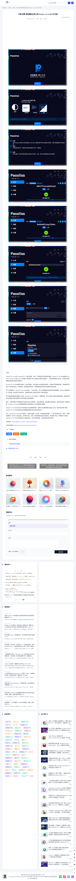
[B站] (64, 876)
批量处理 (9, 757)
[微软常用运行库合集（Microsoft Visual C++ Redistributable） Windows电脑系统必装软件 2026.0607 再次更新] (44, 745)
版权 (36, 874)
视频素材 (8, 767)
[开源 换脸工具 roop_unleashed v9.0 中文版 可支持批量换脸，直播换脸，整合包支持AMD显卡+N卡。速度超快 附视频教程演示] (44, 752)
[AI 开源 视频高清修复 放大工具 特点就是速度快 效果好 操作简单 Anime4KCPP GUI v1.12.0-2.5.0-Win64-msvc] (44, 842)
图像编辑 (9, 761)
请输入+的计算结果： (13, 551)
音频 (8, 742)
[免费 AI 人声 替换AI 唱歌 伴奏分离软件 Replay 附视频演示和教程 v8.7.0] (44, 849)
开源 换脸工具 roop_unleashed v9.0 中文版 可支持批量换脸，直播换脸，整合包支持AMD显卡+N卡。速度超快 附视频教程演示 (59, 752)
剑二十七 (7, 2)
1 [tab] (16, 599)
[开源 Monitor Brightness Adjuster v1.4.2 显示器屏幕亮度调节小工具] (62, 483)
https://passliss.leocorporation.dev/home (25, 425)
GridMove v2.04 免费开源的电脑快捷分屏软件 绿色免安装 (53, 506)
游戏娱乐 (17, 767)
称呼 (9, 522)
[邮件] (72, 876)
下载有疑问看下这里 (13, 448)
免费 (8, 724)
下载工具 (26, 748)
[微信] (60, 876)
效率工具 (27, 727)
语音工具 (25, 742)
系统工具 (27, 736)
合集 (27, 874)
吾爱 (8, 751)
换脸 (17, 757)
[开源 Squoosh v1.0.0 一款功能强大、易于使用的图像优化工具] (46, 483)
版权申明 (46, 876)
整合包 (18, 727)
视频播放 (9, 748)
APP (17, 739)
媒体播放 (23, 751)
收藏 (39, 874)
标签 (29, 874)
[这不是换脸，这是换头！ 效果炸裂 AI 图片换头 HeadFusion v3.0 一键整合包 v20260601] (44, 827)
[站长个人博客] (4, 876)
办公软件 (16, 742)
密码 (65, 17)
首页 (10, 7)
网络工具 (18, 761)
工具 (63, 17)
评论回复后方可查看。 (15, 444)
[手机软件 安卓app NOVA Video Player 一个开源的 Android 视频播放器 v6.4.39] (29, 483)
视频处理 (18, 736)
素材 (24, 754)
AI (15, 724)
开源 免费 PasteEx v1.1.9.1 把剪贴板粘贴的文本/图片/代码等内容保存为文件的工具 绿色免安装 (22, 466)
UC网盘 (9, 433)
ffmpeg (24, 776)
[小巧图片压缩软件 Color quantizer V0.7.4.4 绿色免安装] (20, 582)
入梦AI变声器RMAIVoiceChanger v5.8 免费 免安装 (18, 490)
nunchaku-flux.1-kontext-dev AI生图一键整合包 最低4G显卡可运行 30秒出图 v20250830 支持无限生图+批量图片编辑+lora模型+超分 (59, 789)
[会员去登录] (74, 847)
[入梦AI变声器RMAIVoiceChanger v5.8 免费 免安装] (13, 483)
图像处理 (18, 730)
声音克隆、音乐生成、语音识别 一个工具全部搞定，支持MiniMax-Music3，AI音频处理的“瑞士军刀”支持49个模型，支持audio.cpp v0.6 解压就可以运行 (20, 646)
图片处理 (9, 730)
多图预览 (9, 745)
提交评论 (61, 552)
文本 (31, 751)
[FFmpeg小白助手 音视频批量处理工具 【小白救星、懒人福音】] (29, 499)
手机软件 (18, 733)
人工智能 (23, 724)
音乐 (8, 754)
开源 (14, 7)
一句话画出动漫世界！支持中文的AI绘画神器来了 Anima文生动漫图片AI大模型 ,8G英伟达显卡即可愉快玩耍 (59, 782)
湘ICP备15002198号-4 (38, 876)
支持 (44, 874)
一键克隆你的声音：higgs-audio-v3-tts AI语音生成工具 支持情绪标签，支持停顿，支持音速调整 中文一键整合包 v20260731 (19, 656)
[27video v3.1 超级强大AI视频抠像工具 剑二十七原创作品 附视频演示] (44, 856)
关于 (41, 874)
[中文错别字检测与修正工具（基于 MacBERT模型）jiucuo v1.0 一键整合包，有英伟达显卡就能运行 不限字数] (44, 804)
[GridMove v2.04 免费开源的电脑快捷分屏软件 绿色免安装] (46, 499)
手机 (14, 770)
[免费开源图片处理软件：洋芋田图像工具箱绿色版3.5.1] (62, 499)
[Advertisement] (38, 36)
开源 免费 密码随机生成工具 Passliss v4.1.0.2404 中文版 (28, 7)
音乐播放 (25, 767)
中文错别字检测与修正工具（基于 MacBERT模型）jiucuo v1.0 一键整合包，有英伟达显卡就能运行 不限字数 (59, 804)
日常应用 (9, 727)
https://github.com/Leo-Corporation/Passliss (24, 421)
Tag (69, 17)
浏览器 (16, 764)
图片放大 (17, 773)
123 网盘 (23, 433)
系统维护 (16, 754)
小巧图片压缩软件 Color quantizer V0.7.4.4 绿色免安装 (18, 595)
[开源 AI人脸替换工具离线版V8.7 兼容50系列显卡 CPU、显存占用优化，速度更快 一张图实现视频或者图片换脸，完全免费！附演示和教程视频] (44, 722)
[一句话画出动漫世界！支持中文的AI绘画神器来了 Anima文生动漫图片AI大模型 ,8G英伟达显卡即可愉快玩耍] (44, 782)
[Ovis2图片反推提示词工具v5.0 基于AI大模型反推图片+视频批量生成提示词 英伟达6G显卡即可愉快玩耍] (44, 834)
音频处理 (9, 736)
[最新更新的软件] (74, 854)
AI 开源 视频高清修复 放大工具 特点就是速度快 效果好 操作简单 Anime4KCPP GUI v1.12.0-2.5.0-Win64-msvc (59, 842)
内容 (9, 538)
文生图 (8, 776)
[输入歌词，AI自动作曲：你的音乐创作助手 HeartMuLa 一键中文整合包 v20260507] (13, 499)
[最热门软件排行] (74, 857)
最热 (25, 874)
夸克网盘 (16, 433)
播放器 (17, 748)
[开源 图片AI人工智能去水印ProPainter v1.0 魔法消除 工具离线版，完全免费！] (44, 797)
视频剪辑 (16, 776)
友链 (32, 874)
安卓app (9, 739)
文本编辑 (21, 770)
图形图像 (27, 730)
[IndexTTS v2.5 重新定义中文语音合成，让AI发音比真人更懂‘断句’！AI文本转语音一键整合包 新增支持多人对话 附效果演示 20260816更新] (44, 864)
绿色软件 (24, 721)
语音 (17, 745)
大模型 (8, 764)
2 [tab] (18, 599)
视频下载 (30, 770)
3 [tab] (20, 599)
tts (31, 776)
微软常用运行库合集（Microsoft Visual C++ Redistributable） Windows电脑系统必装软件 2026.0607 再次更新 (59, 745)
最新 (22, 874)
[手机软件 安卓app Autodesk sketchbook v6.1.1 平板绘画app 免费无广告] (44, 767)
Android (9, 733)
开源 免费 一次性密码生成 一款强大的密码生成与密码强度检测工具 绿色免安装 (54, 466)
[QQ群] (68, 876)
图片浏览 (24, 757)
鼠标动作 (8, 773)
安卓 (26, 733)
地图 (34, 874)
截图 (7, 770)
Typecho (26, 876)
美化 (15, 751)
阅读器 (25, 773)
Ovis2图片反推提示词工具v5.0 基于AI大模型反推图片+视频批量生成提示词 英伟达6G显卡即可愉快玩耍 (59, 834)
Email (9, 530)
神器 (24, 739)
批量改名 (24, 764)
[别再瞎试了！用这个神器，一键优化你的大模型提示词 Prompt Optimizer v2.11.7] (44, 774)
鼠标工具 (27, 761)
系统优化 (25, 745)
